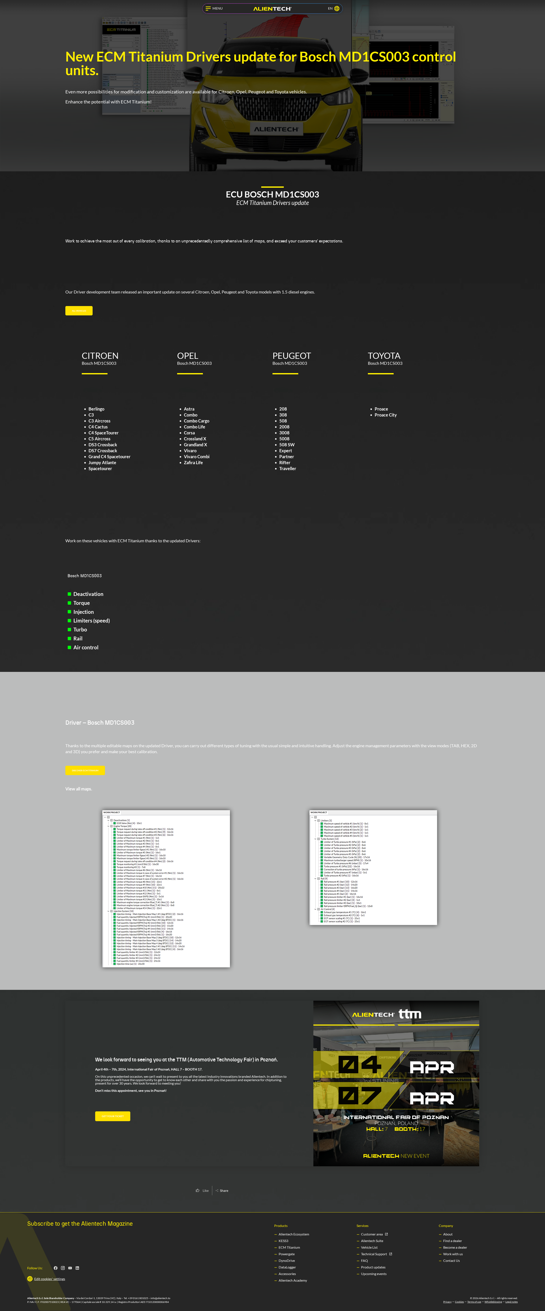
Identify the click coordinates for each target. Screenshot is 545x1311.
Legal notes (511, 1302)
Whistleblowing (493, 1302)
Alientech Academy (293, 1280)
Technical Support (374, 1254)
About (448, 1234)
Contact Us (451, 1260)
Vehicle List (369, 1247)
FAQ (364, 1260)
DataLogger (287, 1267)
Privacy (447, 1302)
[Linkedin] (77, 1268)
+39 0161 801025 (138, 1298)
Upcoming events (374, 1274)
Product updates (373, 1267)
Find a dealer (452, 1241)
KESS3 (283, 1241)
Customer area (372, 1234)
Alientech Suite (372, 1241)
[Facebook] (55, 1268)
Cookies (459, 1302)
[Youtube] (70, 1268)
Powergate (287, 1254)
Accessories (287, 1274)
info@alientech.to (160, 1298)
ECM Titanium (289, 1247)
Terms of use (474, 1302)
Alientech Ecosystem (294, 1234)
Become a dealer (455, 1247)
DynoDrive (287, 1260)
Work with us (453, 1254)
